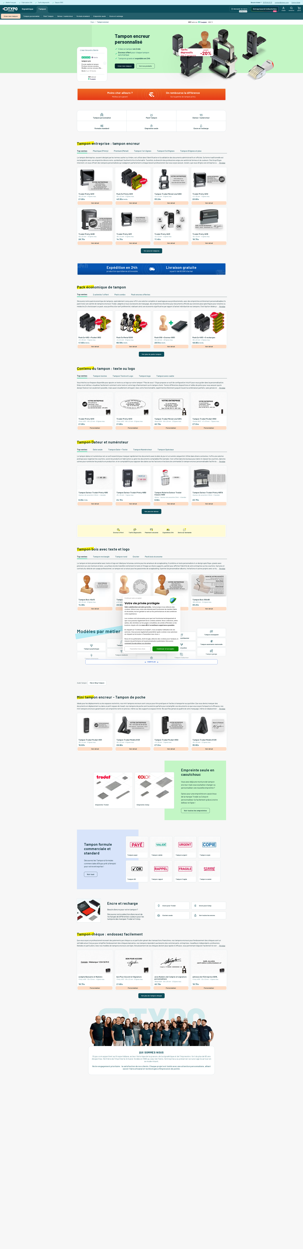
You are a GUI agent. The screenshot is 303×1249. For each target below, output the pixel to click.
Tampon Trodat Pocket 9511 (90, 740)
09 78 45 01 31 (267, 2)
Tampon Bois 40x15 (86, 599)
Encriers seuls (168, 915)
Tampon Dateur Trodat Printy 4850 (131, 492)
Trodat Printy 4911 (124, 234)
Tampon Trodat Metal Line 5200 (168, 194)
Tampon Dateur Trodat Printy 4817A (207, 492)
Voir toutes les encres (207, 915)
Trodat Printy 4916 (200, 234)
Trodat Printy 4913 (86, 194)
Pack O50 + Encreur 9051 (164, 337)
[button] (138, 648)
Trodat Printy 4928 (86, 234)
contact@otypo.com (282, 2)
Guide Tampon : (82, 683)
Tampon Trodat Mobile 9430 (204, 740)
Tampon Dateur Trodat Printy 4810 (93, 492)
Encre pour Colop (205, 906)
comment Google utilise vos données (138, 643)
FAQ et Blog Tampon (97, 683)
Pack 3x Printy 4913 (124, 194)
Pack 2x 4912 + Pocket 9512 (89, 337)
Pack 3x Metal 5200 (124, 337)
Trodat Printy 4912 (200, 194)
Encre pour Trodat (169, 906)
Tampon (42, 9)
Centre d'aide (296, 2)
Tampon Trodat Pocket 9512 (166, 740)
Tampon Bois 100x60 (201, 599)
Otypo (92, 22)
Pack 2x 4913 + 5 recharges (203, 337)
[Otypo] (10, 9)
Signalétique (27, 9)
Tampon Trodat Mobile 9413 (128, 740)
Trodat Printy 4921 (162, 234)
